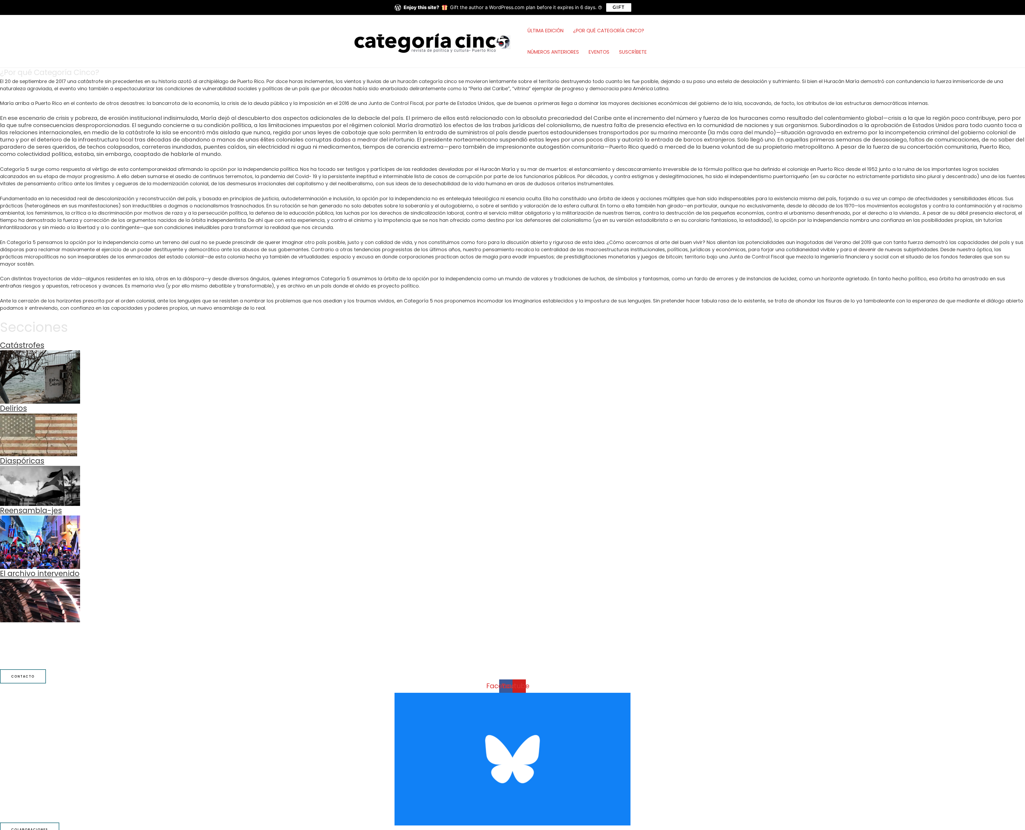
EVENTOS (599, 52)
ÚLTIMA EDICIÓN (545, 30)
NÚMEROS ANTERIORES (553, 52)
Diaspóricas (22, 461)
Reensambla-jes (31, 510)
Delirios (13, 408)
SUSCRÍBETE (633, 52)
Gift (619, 7)
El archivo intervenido (40, 573)
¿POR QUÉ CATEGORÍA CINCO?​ (608, 30)
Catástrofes (22, 345)
